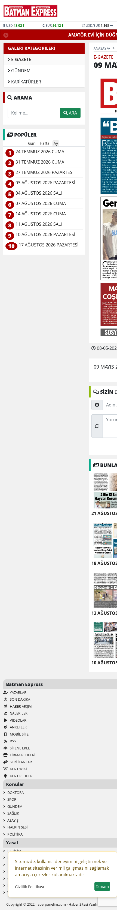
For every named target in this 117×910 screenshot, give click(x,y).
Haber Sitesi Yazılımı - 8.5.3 (90, 904)
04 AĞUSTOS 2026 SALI (39, 193)
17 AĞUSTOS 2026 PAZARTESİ (48, 245)
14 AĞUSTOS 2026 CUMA (41, 214)
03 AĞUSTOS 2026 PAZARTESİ (45, 183)
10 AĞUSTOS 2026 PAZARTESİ (45, 234)
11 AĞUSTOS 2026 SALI (39, 224)
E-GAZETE (20, 59)
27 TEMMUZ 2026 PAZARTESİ (44, 172)
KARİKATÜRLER (25, 82)
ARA (72, 113)
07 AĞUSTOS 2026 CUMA (41, 203)
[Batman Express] (30, 10)
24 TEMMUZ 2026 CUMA (40, 152)
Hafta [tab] (45, 143)
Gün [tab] (32, 143)
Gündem (20, 71)
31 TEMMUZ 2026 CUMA (40, 162)
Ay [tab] (56, 143)
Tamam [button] (102, 886)
